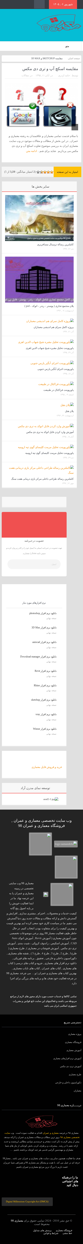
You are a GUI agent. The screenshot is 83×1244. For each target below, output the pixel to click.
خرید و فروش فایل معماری (46, 767)
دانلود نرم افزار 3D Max (43, 627)
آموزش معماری (73, 1050)
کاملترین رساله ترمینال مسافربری (55, 244)
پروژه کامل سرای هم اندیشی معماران (54, 327)
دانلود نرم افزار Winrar (44, 728)
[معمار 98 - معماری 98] (41, 1122)
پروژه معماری (74, 1034)
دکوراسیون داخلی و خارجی (68, 1082)
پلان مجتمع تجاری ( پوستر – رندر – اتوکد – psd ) (49, 305)
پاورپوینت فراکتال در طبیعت (58, 389)
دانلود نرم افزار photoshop (42, 613)
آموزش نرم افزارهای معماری (67, 1058)
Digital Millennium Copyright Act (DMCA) (27, 1201)
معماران (77, 1090)
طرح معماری (75, 1074)
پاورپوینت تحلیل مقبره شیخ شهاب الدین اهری (50, 348)
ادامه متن (31, 151)
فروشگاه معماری (73, 1042)
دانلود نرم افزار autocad (44, 642)
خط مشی (67, 1233)
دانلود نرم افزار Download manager (38, 656)
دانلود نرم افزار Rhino (45, 685)
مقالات (25, 75)
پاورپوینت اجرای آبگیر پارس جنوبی (55, 369)
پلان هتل (69, 411)
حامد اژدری (64, 75)
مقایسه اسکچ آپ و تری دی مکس (50, 68)
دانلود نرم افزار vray (46, 714)
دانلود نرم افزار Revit (45, 670)
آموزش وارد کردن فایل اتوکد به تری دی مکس (50, 432)
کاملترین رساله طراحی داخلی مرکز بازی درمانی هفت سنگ (42, 478)
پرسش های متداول (42, 1230)
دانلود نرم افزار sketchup (43, 699)
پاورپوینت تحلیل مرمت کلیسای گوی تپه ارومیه (49, 452)
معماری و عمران (51, 1133)
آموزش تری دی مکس (70, 1066)
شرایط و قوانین (50, 1233)
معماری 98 (17, 1220)
